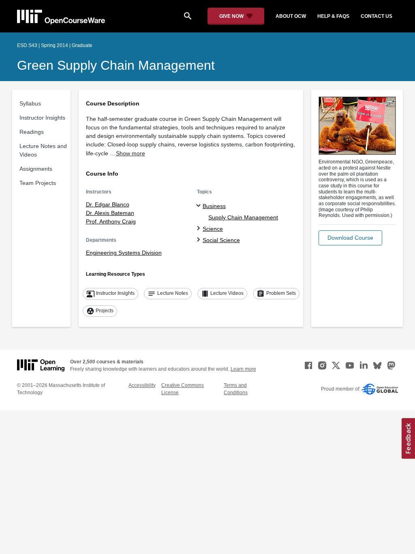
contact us (376, 16)
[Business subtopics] (199, 206)
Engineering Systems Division (124, 252)
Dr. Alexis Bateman (110, 213)
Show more (130, 153)
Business (214, 206)
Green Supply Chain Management (116, 65)
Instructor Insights (42, 117)
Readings (31, 132)
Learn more (243, 369)
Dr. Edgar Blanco (107, 204)
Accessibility (142, 385)
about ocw (291, 16)
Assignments (35, 168)
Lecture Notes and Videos (43, 150)
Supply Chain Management (243, 217)
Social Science (221, 240)
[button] (350, 237)
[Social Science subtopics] (199, 240)
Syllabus (30, 103)
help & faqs (333, 16)
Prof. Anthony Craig (111, 221)
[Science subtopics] (199, 228)
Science (213, 228)
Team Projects (37, 183)
